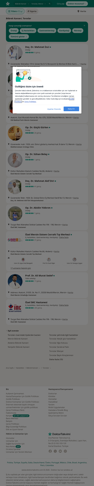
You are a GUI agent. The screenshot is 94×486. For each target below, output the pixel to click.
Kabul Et (71, 109)
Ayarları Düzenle (54, 109)
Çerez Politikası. (30, 102)
